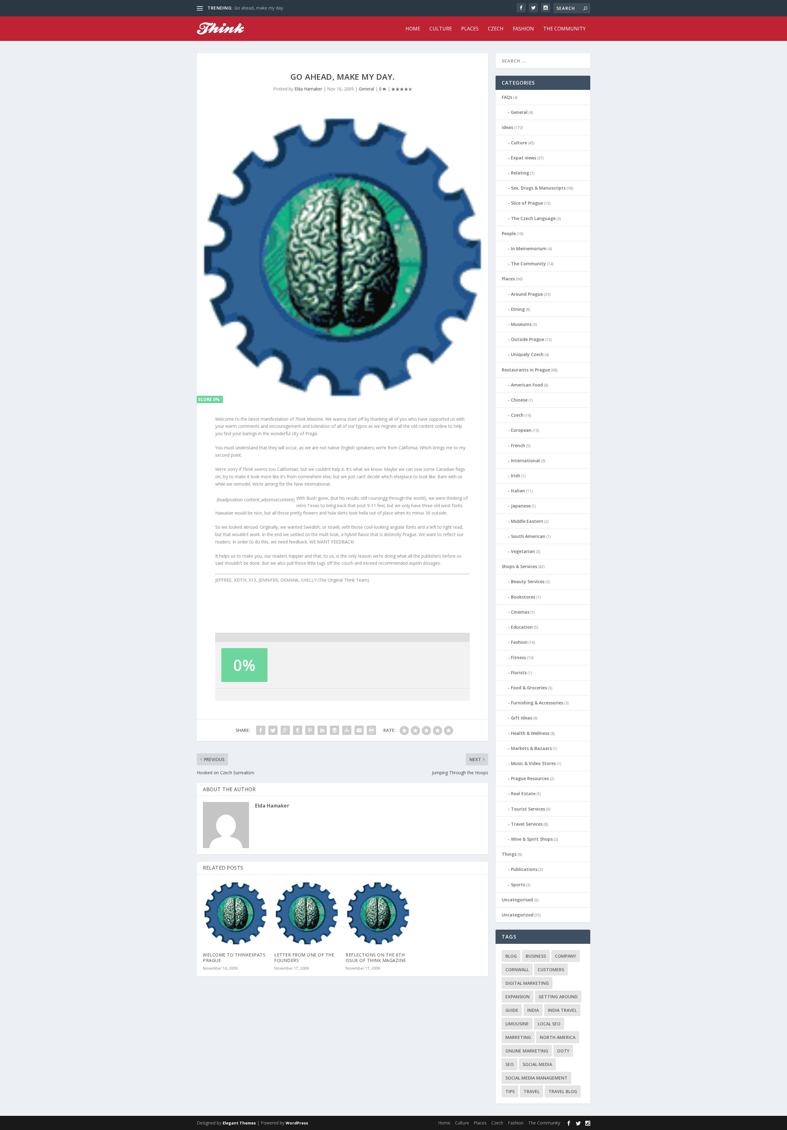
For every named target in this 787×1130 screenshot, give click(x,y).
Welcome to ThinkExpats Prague (234, 957)
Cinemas (520, 612)
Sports (518, 885)
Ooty (563, 1051)
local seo (549, 1024)
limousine (517, 1024)
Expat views (523, 158)
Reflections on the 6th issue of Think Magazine (376, 957)
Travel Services (527, 824)
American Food (527, 385)
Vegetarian (523, 551)
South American (528, 536)
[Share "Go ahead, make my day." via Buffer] (334, 730)
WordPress (297, 1123)
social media (537, 1064)
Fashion (523, 29)
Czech (496, 29)
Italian (518, 491)
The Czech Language (533, 218)
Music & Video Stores (533, 763)
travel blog (562, 1091)
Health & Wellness (530, 733)
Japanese (521, 506)
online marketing (526, 1051)
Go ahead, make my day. (259, 8)
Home (412, 29)
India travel (562, 1010)
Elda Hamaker (308, 89)
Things (509, 854)
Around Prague (527, 294)
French (518, 445)
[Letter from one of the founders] (306, 913)
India (533, 1010)
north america (557, 1037)
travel (532, 1091)
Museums (521, 324)
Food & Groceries (529, 688)
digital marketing (527, 983)
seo (509, 1064)
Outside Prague (527, 339)
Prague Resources (530, 778)
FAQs (507, 97)
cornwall (517, 969)
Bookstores (523, 597)
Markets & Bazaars (531, 748)
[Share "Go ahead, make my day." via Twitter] (273, 730)
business (536, 956)
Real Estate (523, 793)
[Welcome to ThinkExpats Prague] (235, 913)
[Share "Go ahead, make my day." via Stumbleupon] (347, 730)
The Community (564, 29)
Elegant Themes (239, 1123)
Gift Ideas (521, 718)
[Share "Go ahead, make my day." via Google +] (285, 730)
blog (511, 956)
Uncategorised (517, 900)
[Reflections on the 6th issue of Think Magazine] (378, 913)
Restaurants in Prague (526, 370)
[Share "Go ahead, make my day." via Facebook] (261, 730)
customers (551, 969)
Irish (515, 476)
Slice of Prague (527, 203)
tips (510, 1091)
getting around (558, 997)
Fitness (518, 657)
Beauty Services (527, 581)
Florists (519, 672)
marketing (518, 1037)
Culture (440, 29)
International (525, 460)
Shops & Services (519, 566)
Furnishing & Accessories (537, 703)
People (509, 233)
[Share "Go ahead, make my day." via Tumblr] (297, 730)
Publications (524, 869)
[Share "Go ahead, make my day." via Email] (359, 730)
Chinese (519, 400)
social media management (536, 1078)
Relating (520, 173)
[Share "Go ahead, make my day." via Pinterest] (310, 730)
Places (470, 29)
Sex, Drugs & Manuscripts (538, 188)
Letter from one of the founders (304, 957)
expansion (517, 997)
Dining (518, 309)
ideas (507, 127)
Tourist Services (528, 809)
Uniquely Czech (527, 354)
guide (511, 1010)
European (521, 430)
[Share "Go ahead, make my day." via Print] (371, 730)
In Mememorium (529, 248)
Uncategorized (517, 915)
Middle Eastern (527, 521)
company (565, 956)
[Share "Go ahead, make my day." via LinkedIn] (322, 730)
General (366, 89)
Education (522, 627)
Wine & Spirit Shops (532, 839)
